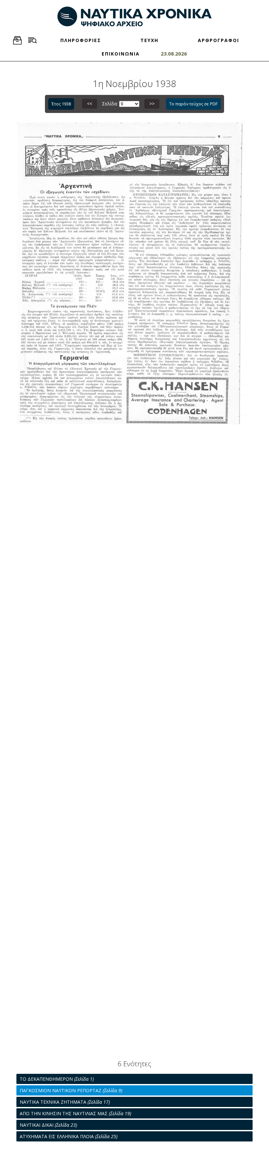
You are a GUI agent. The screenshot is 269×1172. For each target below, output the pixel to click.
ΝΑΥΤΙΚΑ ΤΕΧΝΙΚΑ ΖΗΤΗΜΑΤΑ (65, 1102)
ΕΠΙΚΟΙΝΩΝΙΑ (121, 54)
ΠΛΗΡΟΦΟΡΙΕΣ (80, 40)
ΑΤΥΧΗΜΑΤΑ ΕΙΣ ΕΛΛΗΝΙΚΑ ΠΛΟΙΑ (68, 1136)
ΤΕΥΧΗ (149, 40)
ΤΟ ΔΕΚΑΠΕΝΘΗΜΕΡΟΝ (57, 1079)
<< (89, 103)
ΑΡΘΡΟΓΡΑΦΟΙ (218, 40)
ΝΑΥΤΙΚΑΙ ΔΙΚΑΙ (48, 1125)
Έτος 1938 (61, 104)
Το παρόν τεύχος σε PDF (193, 104)
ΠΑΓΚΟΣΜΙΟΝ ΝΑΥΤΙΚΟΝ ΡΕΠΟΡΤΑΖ (71, 1090)
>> (152, 103)
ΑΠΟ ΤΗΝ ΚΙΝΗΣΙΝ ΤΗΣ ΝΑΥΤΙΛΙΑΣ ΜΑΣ (75, 1113)
